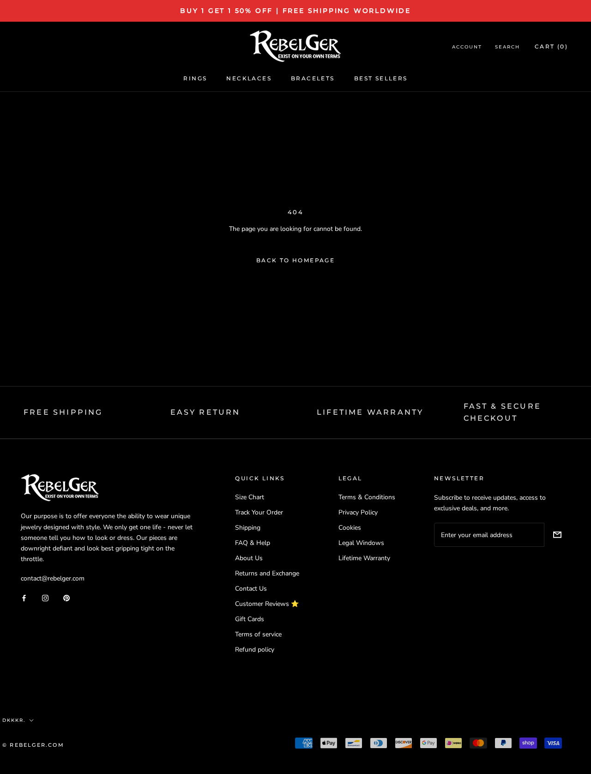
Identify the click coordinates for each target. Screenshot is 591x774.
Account (467, 47)
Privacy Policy (358, 512)
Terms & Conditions (366, 497)
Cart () (551, 46)
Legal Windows (361, 542)
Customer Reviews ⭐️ (267, 603)
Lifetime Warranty (364, 558)
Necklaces (248, 78)
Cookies (349, 527)
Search (507, 47)
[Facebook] (24, 598)
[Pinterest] (66, 598)
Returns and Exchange (267, 573)
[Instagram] (45, 598)
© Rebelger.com (33, 745)
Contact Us (251, 588)
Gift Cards (249, 619)
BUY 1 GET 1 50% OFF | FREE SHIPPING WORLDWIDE (295, 10)
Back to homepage (295, 260)
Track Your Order (259, 512)
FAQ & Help (252, 542)
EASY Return (205, 412)
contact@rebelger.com (52, 578)
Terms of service (258, 634)
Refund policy (254, 649)
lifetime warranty (370, 412)
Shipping (247, 527)
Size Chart (249, 497)
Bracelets (313, 78)
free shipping (63, 412)
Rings (195, 78)
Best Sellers (381, 78)
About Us (249, 558)
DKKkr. (13, 720)
